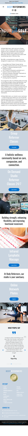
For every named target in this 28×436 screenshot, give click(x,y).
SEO (24, 419)
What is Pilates (8, 398)
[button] (3, 7)
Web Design (19, 419)
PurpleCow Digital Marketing (9, 419)
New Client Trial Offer (17, 2)
